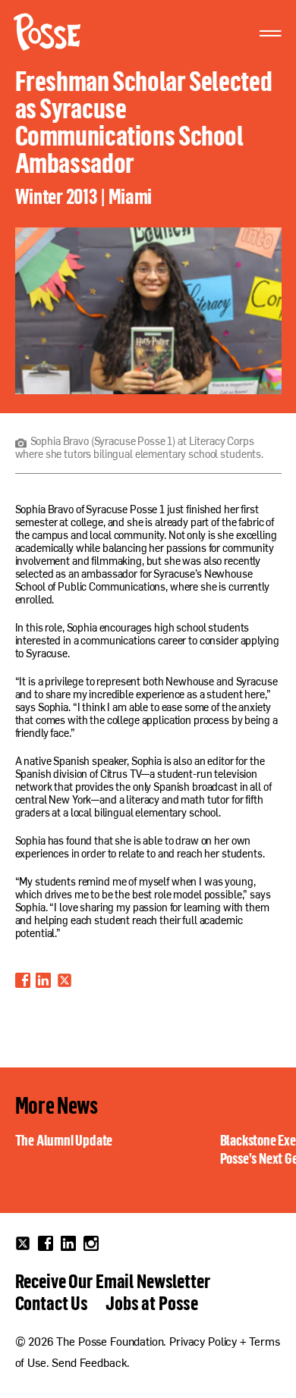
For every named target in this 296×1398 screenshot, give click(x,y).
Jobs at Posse (151, 1302)
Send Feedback (89, 1364)
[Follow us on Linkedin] (68, 1243)
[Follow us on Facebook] (45, 1243)
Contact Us (52, 1302)
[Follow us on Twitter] (22, 1243)
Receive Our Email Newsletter (112, 1280)
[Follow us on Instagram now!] (91, 1243)
